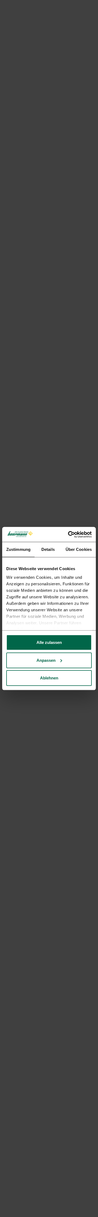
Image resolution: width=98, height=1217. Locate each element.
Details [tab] (48, 549)
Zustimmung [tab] (18, 549)
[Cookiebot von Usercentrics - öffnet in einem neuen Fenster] (69, 534)
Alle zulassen (49, 642)
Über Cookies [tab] (79, 549)
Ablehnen (49, 678)
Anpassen (46, 660)
